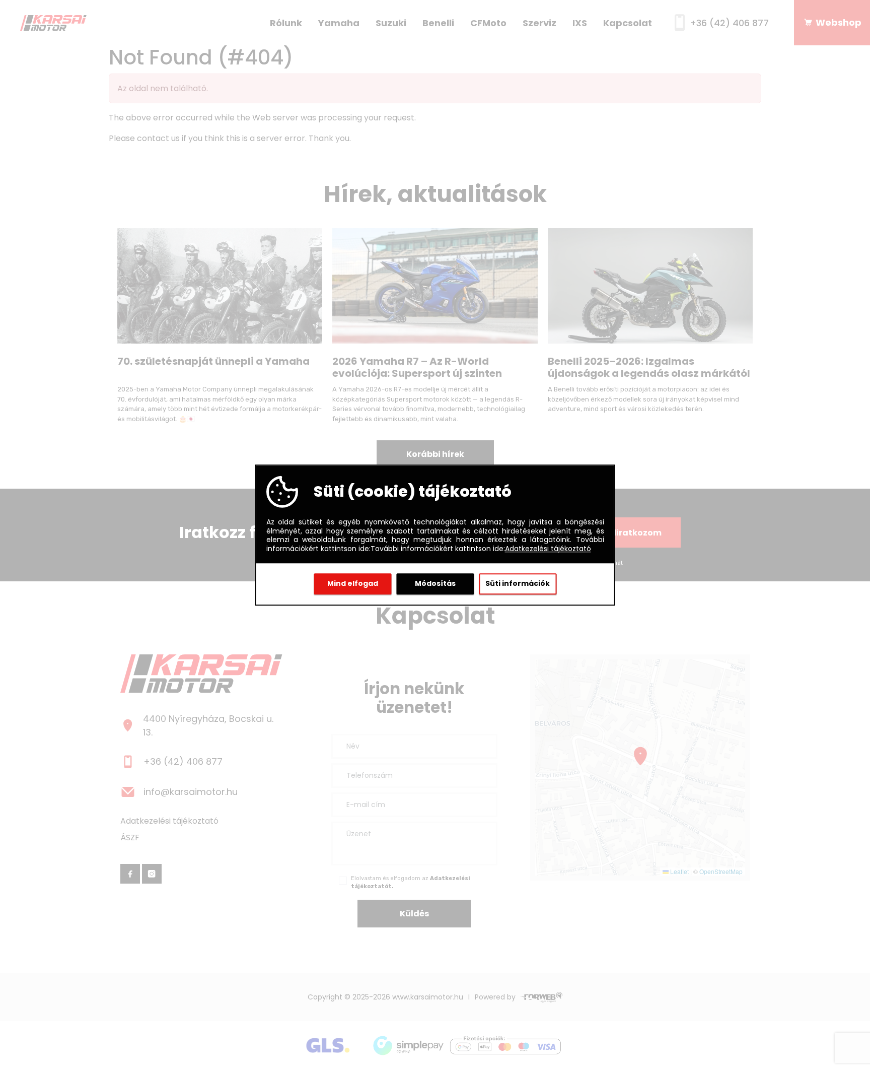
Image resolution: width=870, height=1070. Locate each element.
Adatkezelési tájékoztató (548, 549)
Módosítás (435, 583)
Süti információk (517, 583)
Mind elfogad (352, 583)
